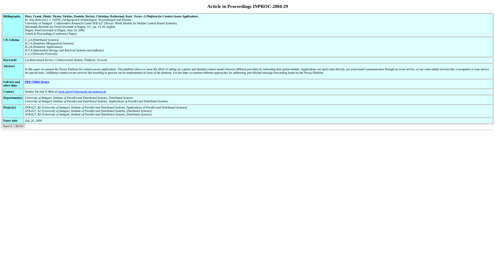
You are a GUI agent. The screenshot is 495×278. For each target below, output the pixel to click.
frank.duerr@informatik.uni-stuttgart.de (82, 91)
